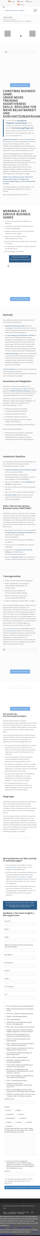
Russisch (19, 1122)
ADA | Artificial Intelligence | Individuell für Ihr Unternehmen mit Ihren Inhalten (20, 1076)
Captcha (7, 1171)
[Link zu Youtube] (26, 1210)
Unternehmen (9, 963)
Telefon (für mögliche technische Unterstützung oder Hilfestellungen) (19, 946)
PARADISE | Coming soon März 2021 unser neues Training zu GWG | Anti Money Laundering (21, 1095)
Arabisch (29, 1122)
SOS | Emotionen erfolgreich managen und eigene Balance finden (19, 1053)
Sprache (7, 1107)
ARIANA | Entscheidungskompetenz (17, 1016)
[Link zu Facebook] (20, 1210)
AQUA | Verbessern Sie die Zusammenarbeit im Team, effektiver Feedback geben (20, 1044)
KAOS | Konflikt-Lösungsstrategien (17, 1057)
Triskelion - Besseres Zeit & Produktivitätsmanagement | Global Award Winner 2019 (19, 1085)
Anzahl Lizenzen (10, 1099)
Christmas (14, 187)
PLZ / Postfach (9, 987)
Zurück (8, 34)
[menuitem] (11, 1)
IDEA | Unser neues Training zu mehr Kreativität (20, 1027)
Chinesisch (10, 1126)
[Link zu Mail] (35, 1210)
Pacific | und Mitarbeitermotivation (17, 1080)
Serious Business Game (19, 389)
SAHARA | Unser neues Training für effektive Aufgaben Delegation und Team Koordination (20, 1030)
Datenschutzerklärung (24, 1227)
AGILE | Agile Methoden (13, 1019)
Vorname (8, 921)
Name (7, 929)
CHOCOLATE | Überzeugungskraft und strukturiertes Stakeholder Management (18, 1035)
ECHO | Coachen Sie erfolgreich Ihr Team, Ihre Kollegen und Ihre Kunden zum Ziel (20, 1049)
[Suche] (29, 10)
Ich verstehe (6, 1226)
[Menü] (34, 10)
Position (7, 971)
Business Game (11, 867)
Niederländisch (11, 1118)
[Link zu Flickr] (29, 1210)
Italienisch (23, 1118)
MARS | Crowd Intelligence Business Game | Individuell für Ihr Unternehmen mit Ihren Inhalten (21, 1090)
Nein (11, 1227)
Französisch (10, 1114)
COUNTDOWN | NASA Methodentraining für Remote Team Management (19, 1023)
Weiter (32, 34)
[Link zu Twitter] (23, 1210)
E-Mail (7, 937)
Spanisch (21, 1114)
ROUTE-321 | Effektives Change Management (20, 1013)
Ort (6, 995)
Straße (7, 979)
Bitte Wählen (9, 955)
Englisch (18, 1110)
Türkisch (9, 1122)
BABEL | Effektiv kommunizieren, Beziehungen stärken (20, 1009)
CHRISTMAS (7, 17)
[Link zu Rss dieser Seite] (32, 1210)
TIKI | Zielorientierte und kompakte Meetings (20, 1006)
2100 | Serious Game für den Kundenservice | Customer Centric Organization (20, 1066)
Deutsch (9, 1110)
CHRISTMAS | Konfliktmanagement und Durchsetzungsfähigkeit (18, 1061)
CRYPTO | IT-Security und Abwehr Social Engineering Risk (18, 1040)
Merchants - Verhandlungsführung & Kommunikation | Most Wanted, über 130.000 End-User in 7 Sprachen (20, 1071)
